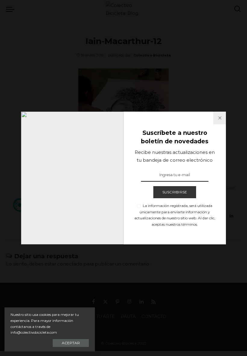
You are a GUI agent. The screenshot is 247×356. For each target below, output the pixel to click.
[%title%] (219, 118)
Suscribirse (174, 192)
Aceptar (71, 343)
